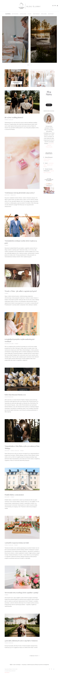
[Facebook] (49, 669)
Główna (7, 13)
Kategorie (15, 13)
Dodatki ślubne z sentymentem (14, 495)
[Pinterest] (55, 5)
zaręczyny (13, 195)
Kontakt (51, 13)
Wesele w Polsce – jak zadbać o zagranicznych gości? (21, 291)
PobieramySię (49, 147)
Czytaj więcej (15, 42)
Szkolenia (23, 13)
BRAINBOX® (7, 672)
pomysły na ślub (9, 119)
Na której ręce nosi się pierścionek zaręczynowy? (20, 193)
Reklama (44, 13)
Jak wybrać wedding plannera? (14, 117)
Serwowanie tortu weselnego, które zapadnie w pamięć (21, 592)
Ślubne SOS (15, 36)
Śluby (30, 13)
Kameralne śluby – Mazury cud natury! (48, 164)
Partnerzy (36, 13)
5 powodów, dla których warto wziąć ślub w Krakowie (21, 641)
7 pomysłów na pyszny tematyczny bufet (17, 543)
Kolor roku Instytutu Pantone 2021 (15, 395)
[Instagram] (57, 5)
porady (6, 245)
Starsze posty (34, 655)
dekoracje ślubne (9, 343)
